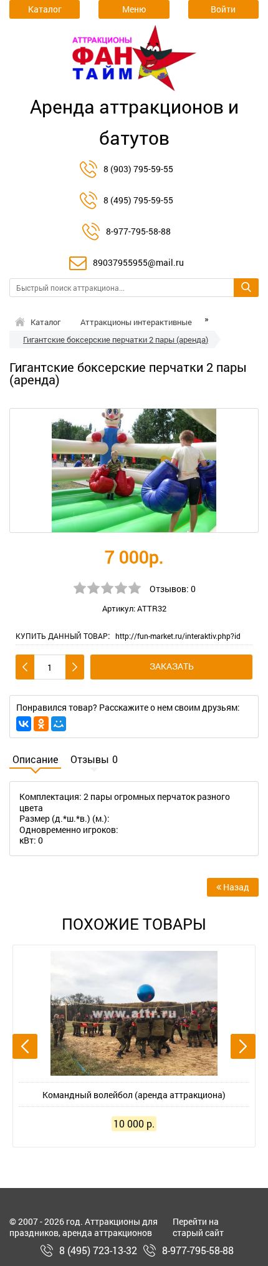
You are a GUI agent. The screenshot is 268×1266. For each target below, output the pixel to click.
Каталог (45, 322)
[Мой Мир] (58, 723)
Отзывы (94, 760)
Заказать (172, 666)
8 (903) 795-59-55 (138, 169)
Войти (223, 9)
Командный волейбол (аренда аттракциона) (134, 1095)
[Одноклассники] (41, 723)
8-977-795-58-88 (138, 231)
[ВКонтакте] (23, 723)
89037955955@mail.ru (138, 262)
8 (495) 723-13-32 (98, 1250)
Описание (35, 760)
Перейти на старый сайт (198, 1227)
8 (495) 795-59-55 (138, 200)
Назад (235, 887)
